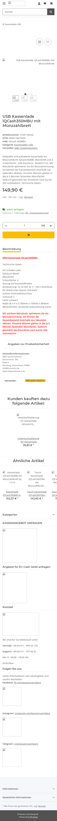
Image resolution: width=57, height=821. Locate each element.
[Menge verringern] (6, 225)
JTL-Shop (34, 817)
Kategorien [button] (10, 514)
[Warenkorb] (51, 3)
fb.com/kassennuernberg (27, 682)
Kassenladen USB (23, 144)
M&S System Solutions (35, 380)
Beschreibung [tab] (12, 249)
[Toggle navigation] (4, 2)
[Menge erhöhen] (50, 225)
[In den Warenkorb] (5, 34)
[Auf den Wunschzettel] (47, 41)
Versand (28, 197)
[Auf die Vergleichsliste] (39, 41)
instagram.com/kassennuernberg (32, 713)
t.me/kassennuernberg (26, 743)
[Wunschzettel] (45, 3)
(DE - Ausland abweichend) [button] (37, 213)
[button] (39, 3)
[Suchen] (50, 11)
